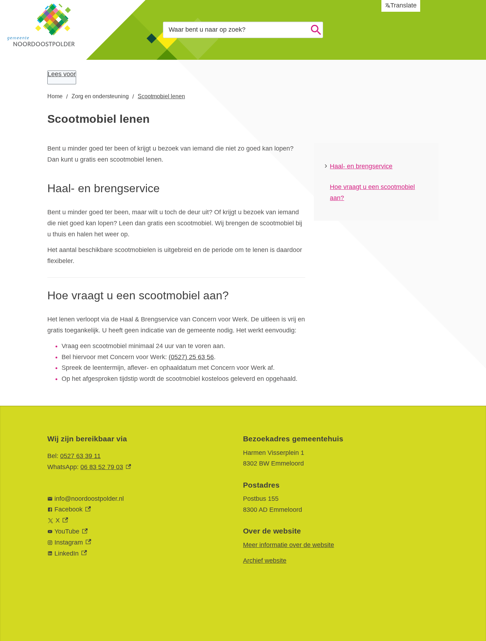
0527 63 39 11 (80, 455)
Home (55, 96)
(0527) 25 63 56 (191, 357)
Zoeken (316, 30)
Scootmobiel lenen (161, 96)
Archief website (264, 560)
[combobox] (243, 29)
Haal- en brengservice (361, 166)
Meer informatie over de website (288, 544)
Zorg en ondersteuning (100, 96)
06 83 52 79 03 (105, 467)
